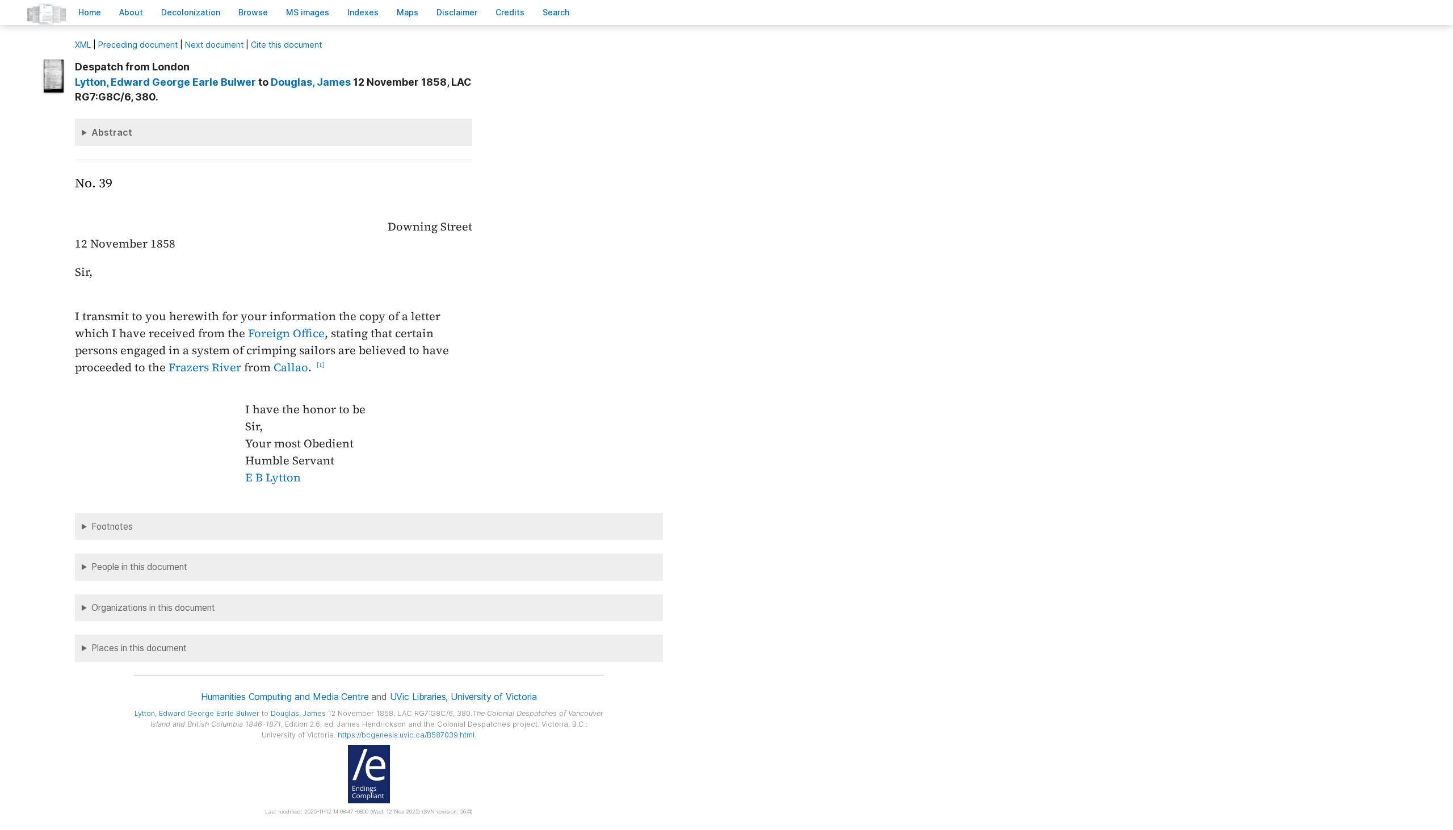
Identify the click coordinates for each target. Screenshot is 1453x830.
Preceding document (138, 44)
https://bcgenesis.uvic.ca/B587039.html (406, 735)
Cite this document (286, 44)
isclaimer (456, 12)
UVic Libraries (418, 696)
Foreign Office (286, 333)
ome (89, 12)
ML (83, 44)
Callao (291, 367)
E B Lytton (273, 477)
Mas (407, 12)
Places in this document (139, 648)
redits (509, 12)
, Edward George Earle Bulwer (165, 82)
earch (556, 12)
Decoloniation (190, 12)
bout (131, 12)
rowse (253, 12)
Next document (214, 44)
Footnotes (112, 526)
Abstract (111, 132)
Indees (363, 12)
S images (307, 12)
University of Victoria (493, 696)
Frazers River (205, 367)
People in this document (139, 566)
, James (311, 82)
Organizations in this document (153, 607)
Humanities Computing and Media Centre (284, 696)
